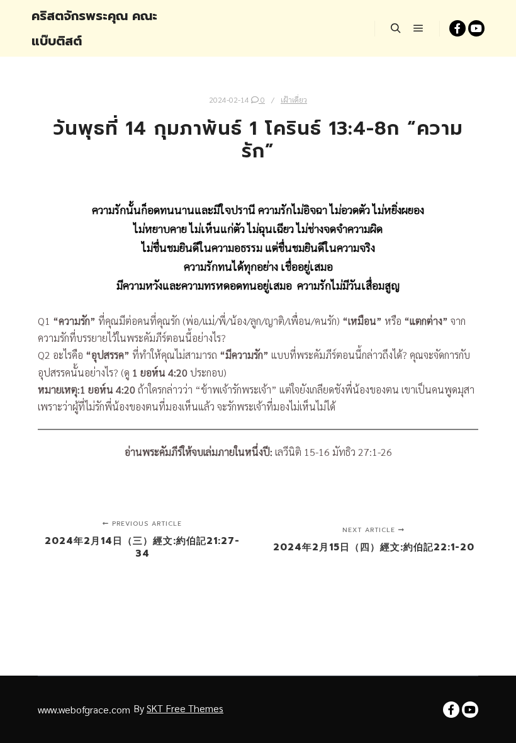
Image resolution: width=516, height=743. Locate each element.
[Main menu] (418, 28)
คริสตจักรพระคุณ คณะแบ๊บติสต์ (94, 28)
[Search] (395, 28)
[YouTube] (476, 28)
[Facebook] (457, 28)
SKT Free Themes (185, 708)
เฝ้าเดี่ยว (294, 99)
